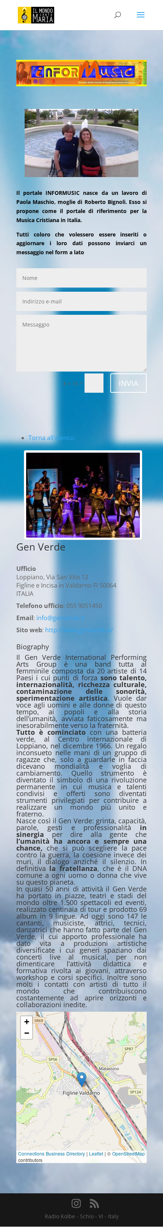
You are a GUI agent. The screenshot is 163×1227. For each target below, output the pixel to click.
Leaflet (96, 1153)
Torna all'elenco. (51, 438)
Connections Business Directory (51, 1153)
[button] (81, 1079)
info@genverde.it (60, 618)
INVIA (128, 383)
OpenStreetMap (128, 1153)
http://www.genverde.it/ (79, 630)
